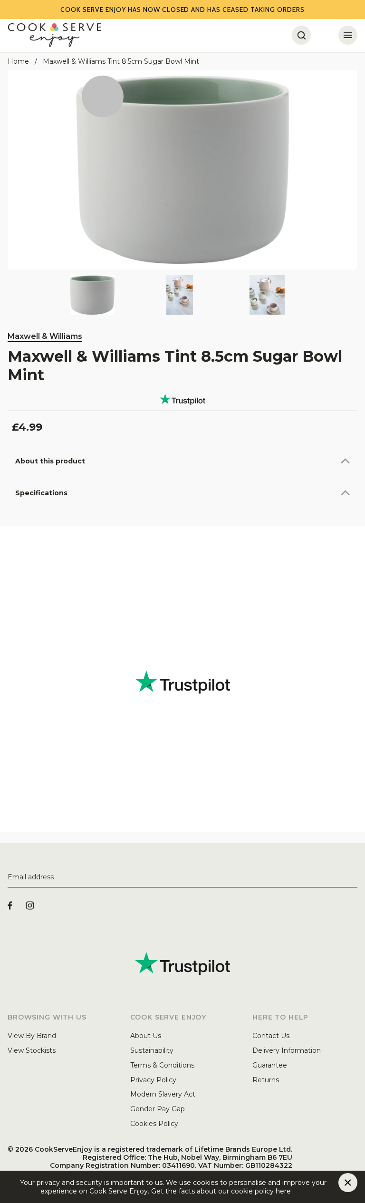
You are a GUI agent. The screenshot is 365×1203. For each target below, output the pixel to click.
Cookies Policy (154, 1123)
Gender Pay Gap (157, 1109)
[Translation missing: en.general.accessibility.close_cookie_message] (347, 1182)
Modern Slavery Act (162, 1094)
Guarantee (269, 1065)
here (298, 1191)
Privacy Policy (153, 1080)
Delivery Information (286, 1050)
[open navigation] (347, 35)
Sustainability (151, 1050)
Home (18, 61)
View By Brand (32, 1035)
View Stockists (32, 1050)
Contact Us (270, 1035)
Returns (265, 1080)
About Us (145, 1035)
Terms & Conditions (162, 1065)
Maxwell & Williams (45, 336)
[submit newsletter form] (353, 877)
